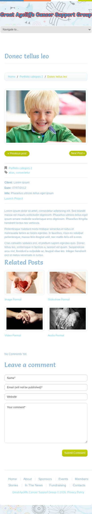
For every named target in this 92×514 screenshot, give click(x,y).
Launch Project (13, 198)
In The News (34, 485)
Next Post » (78, 153)
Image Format (13, 299)
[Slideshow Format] (68, 282)
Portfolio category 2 (31, 76)
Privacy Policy (75, 492)
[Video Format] (24, 318)
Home (11, 76)
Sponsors (45, 479)
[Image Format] (24, 282)
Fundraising (57, 485)
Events (63, 479)
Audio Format (56, 335)
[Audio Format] (68, 318)
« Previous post (17, 153)
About (27, 479)
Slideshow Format (59, 299)
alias (12, 172)
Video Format (13, 335)
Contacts (79, 485)
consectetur (23, 172)
